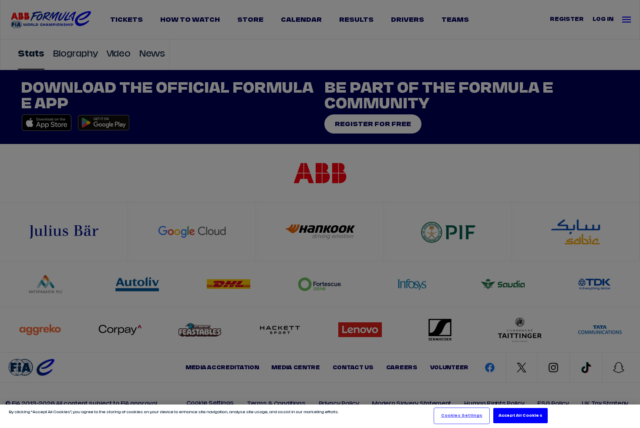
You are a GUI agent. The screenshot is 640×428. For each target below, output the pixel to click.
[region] (320, 416)
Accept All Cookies (520, 415)
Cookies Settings (461, 415)
